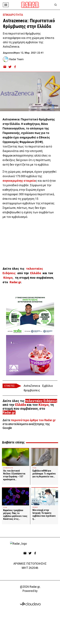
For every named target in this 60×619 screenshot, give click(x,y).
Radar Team (16, 59)
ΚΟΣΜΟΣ (35, 507)
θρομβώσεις (32, 390)
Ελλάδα (36, 273)
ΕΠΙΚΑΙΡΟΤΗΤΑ (13, 14)
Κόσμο (8, 277)
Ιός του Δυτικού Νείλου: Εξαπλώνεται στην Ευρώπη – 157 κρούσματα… (14, 475)
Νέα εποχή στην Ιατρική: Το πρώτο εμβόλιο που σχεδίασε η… (44, 514)
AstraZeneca (32, 385)
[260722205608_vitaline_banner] (30, 355)
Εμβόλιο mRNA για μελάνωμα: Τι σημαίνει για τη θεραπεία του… (44, 473)
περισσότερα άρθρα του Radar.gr (33, 420)
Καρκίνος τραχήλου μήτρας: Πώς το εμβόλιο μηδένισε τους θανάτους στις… (15, 514)
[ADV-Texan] (30, 315)
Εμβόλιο (47, 385)
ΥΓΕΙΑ (34, 468)
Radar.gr (9, 412)
